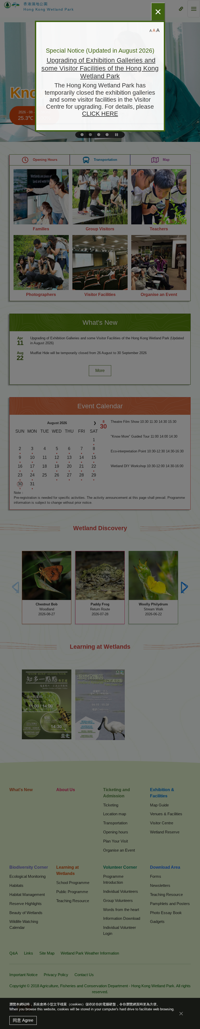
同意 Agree (23, 1020)
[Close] (181, 1013)
